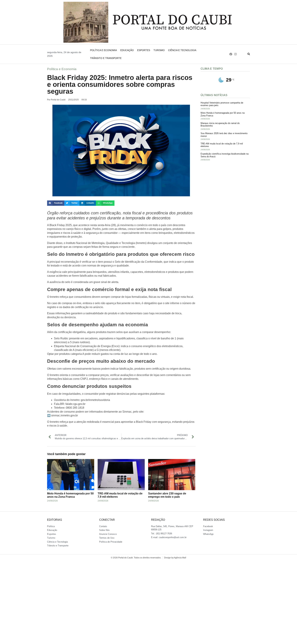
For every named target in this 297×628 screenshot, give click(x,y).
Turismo (159, 50)
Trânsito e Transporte (106, 58)
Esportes (143, 50)
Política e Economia (103, 50)
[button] (55, 203)
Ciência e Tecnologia (182, 50)
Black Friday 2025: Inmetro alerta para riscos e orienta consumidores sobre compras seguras (119, 84)
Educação (127, 50)
